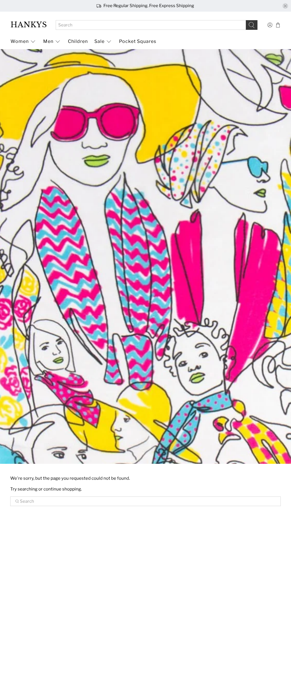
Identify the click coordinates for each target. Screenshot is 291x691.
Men (48, 41)
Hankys (29, 24)
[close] (285, 6)
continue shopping (62, 489)
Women (20, 41)
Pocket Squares (137, 41)
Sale (99, 41)
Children (78, 41)
